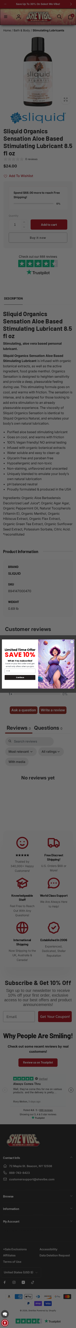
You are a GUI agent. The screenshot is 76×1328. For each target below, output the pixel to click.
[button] (5, 1314)
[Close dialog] (72, 641)
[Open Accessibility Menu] (5, 1323)
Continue (20, 677)
